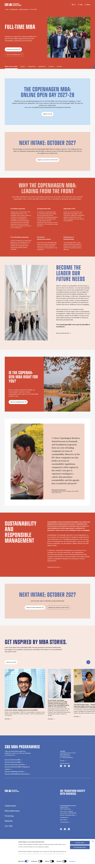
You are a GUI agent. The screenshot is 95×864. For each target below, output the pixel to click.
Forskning (9, 816)
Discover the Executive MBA (13, 762)
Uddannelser (10, 806)
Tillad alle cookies (80, 842)
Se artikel (7, 719)
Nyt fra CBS (63, 819)
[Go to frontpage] (13, 4)
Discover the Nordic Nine (62, 333)
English (74, 4)
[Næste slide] (88, 662)
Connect (51, 66)
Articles (60, 66)
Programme (32, 66)
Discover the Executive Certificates (15, 764)
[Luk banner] (92, 841)
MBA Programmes (23, 9)
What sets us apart (11, 66)
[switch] (40, 861)
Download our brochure (53, 567)
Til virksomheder (64, 822)
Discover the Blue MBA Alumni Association (17, 774)
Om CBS (9, 826)
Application (42, 66)
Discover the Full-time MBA (12, 760)
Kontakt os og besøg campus (67, 815)
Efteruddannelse (14, 9)
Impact (22, 66)
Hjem (7, 9)
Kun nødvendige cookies (80, 847)
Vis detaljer (72, 861)
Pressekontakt (64, 817)
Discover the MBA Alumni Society (14, 771)
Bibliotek (9, 821)
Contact (62, 760)
